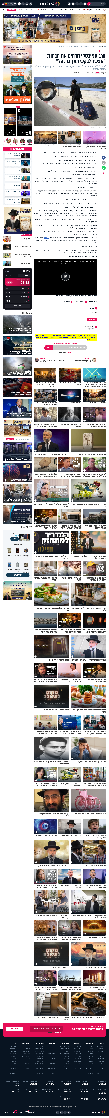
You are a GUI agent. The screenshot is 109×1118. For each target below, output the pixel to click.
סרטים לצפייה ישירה (64, 1053)
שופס (46, 10)
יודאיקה (53, 1073)
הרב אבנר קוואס (40, 1071)
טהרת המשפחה (26, 1051)
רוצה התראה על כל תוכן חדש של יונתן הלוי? (65, 344)
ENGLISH (27, 10)
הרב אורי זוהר (40, 1066)
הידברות (102, 1043)
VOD (99, 10)
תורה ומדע (90, 1061)
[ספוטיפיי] (19, 4)
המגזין (91, 1049)
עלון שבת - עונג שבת (66, 1082)
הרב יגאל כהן (40, 1056)
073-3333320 (15, 1085)
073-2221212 (84, 1084)
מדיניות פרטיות (100, 1046)
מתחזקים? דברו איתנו (10, 4)
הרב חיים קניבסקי (79, 302)
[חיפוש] (89, 4)
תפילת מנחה (13, 1049)
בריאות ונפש (52, 1063)
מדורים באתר (89, 1043)
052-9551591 (67, 1091)
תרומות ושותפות (100, 1066)
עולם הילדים (72, 10)
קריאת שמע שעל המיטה (10, 1076)
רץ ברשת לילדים (65, 1049)
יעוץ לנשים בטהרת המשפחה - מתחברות (98, 1090)
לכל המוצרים (18, 575)
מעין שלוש (14, 1058)
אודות (103, 1076)
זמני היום (54, 10)
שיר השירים (13, 1068)
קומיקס (67, 1061)
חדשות (91, 10)
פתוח (80, 1056)
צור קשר (32, 10)
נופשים (102, 1063)
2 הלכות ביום (101, 1056)
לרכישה (15, 539)
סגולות (53, 1058)
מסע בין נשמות (77, 1061)
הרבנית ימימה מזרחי (25, 1056)
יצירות (67, 1068)
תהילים (14, 1063)
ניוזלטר (102, 1053)
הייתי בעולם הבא (77, 1071)
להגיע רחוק (78, 1063)
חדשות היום (90, 1051)
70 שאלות (66, 10)
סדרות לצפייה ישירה (64, 1056)
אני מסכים (65, 353)
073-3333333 (102, 1099)
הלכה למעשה (78, 1053)
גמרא (54, 1051)
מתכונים (28, 1049)
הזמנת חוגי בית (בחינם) (31, 1089)
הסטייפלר (46, 238)
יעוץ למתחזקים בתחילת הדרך (30, 1082)
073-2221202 (67, 1099)
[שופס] (27, 4)
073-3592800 (50, 1084)
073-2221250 (84, 1099)
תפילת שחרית (13, 1046)
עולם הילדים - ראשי (64, 1046)
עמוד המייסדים (100, 1071)
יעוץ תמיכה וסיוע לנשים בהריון (64, 1089)
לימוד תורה (67, 302)
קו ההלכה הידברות (84, 1089)
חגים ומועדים (90, 1071)
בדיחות (67, 1051)
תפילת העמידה (12, 1053)
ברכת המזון (13, 1056)
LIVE (21, 10)
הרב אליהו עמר (40, 1073)
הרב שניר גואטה (40, 1058)
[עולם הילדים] (30, 4)
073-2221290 (33, 1091)
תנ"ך (54, 1049)
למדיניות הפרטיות (62, 353)
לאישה (28, 1046)
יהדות (91, 1046)
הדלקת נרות (27, 1053)
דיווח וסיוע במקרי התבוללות (47, 1089)
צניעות (28, 1058)
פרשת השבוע (89, 1068)
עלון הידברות (101, 1051)
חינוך (54, 1061)
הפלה (28, 1061)
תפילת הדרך (13, 1066)
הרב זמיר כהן (79, 10)
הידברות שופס (101, 1068)
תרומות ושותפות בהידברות (82, 1082)
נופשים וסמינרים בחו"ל (65, 1097)
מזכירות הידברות (102, 1082)
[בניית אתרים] (30, 1112)
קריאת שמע (13, 1061)
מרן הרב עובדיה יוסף (39, 1049)
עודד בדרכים (78, 1046)
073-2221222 (102, 1084)
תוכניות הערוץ (77, 1043)
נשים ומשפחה (26, 1043)
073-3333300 (84, 1091)
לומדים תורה (52, 1046)
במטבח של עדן (77, 1051)
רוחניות (91, 1056)
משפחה (91, 1058)
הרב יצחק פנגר (40, 1053)
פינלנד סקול (52, 1056)
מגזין (96, 10)
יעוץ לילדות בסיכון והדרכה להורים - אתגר (11, 1082)
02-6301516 (102, 1093)
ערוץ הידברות (101, 1049)
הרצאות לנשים (26, 1066)
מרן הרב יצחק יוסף (39, 1051)
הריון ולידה (27, 1063)
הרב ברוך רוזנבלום (39, 1063)
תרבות (91, 1063)
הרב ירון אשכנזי (40, 1061)
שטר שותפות (86, 10)
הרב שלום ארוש (40, 1068)
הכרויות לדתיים (51, 1068)
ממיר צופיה (103, 1097)
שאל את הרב (60, 10)
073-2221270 (15, 1091)
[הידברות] (50, 4)
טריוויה (67, 1063)
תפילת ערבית (13, 1051)
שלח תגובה (92, 319)
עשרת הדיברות (51, 1053)
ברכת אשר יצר (13, 1073)
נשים (91, 1053)
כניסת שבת (101, 1061)
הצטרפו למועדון (11, 10)
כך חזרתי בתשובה (77, 1066)
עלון (50, 10)
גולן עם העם (78, 1058)
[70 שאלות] (23, 4)
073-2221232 (33, 1084)
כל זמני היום (18, 306)
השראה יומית (78, 1068)
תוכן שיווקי (90, 1073)
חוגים (68, 1071)
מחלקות (42, 10)
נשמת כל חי (13, 1071)
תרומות (37, 10)
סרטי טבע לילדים (65, 1066)
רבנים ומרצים (40, 1043)
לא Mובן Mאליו (77, 1049)
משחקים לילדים (65, 1058)
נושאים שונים (51, 1043)
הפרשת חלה (27, 1068)
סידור (15, 1043)
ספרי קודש (52, 1071)
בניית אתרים (22, 1112)
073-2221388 (67, 1084)
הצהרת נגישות (100, 1073)
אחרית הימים (52, 1066)
